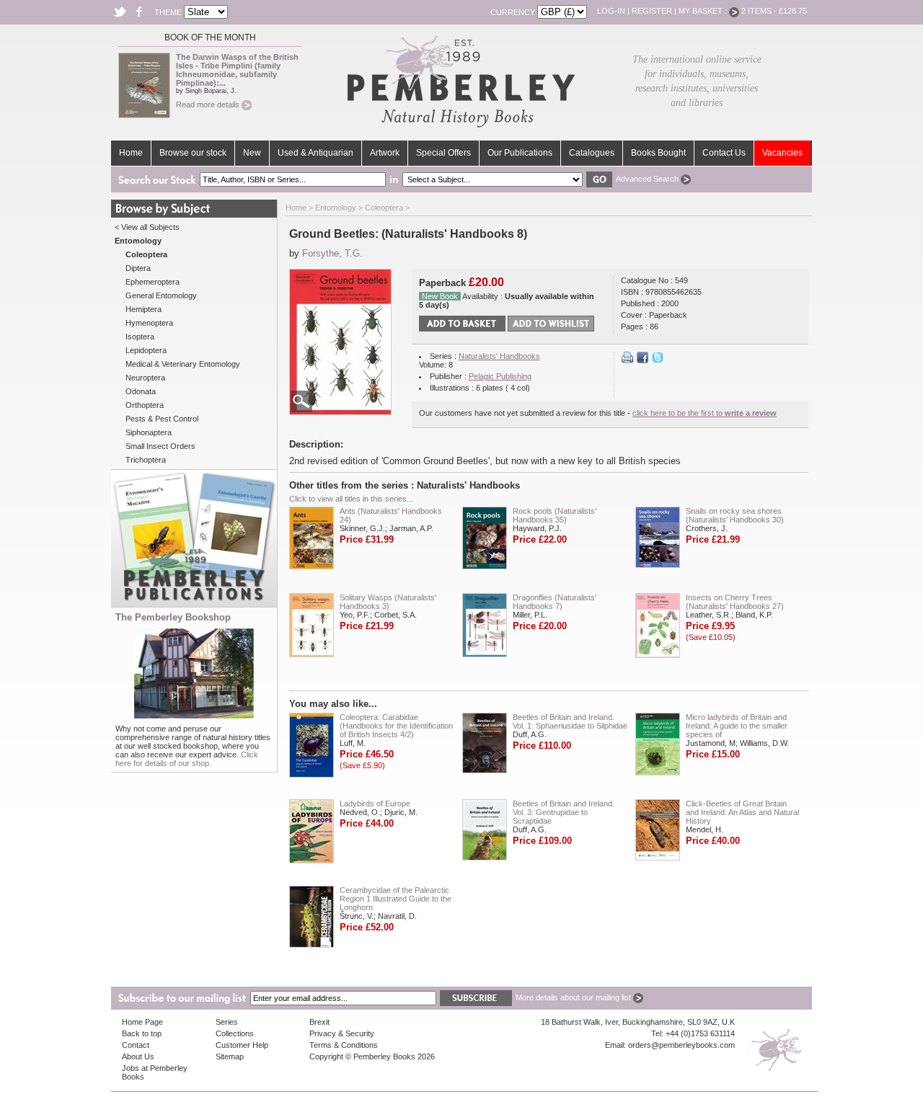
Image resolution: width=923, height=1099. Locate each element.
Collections (235, 1033)
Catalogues (591, 153)
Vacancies (782, 153)
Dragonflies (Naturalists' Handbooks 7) (554, 601)
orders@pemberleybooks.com (681, 1045)
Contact (135, 1045)
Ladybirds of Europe (375, 803)
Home (131, 153)
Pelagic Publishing (500, 376)
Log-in (611, 10)
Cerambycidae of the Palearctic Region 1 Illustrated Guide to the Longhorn (395, 899)
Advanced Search (648, 178)
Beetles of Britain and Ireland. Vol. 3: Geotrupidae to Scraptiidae (563, 812)
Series (227, 1022)
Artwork (384, 153)
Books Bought (658, 153)
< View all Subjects (147, 227)
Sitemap (230, 1056)
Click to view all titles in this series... (351, 498)
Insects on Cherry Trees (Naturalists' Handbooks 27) (735, 601)
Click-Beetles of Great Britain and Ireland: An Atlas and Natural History (742, 812)
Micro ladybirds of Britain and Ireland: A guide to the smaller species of (736, 726)
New (252, 153)
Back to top (142, 1033)
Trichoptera (145, 459)
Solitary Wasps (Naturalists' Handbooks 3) (388, 601)
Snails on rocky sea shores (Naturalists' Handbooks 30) (735, 515)
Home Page (142, 1022)
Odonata (140, 391)
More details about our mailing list (574, 997)
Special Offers (443, 153)
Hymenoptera (149, 323)
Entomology (335, 207)
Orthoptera (144, 405)
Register (652, 10)
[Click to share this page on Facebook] (642, 360)
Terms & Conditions (343, 1045)
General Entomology (161, 295)
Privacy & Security (341, 1033)
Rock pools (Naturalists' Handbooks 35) (554, 515)
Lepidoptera (146, 350)
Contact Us (724, 153)
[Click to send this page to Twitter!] (657, 360)
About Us (138, 1056)
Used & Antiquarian (315, 153)
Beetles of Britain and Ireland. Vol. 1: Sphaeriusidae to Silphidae (570, 721)
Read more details (209, 104)
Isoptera (139, 336)
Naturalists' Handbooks (499, 356)
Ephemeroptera (152, 281)
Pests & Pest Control (161, 418)
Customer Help (242, 1045)
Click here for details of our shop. (186, 758)
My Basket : (704, 10)
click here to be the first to (704, 413)
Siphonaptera (148, 432)
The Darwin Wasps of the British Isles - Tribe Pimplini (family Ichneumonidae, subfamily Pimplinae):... (237, 70)
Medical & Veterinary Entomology (182, 364)
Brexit (319, 1022)
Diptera (138, 268)
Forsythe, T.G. (332, 253)
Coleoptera (384, 207)
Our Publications (519, 153)
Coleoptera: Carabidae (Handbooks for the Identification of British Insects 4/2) (396, 726)
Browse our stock (192, 153)
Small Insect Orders (160, 446)
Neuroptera (145, 377)
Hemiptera (143, 309)
